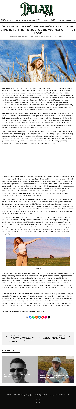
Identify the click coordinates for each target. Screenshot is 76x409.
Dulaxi (12, 36)
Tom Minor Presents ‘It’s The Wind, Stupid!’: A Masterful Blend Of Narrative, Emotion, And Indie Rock (22, 339)
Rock (49, 326)
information (13, 312)
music (17, 326)
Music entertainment (25, 326)
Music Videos (39, 20)
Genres (32, 20)
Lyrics (45, 20)
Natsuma (25, 312)
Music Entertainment (7, 20)
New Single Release (41, 326)
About (68, 20)
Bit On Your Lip (6, 326)
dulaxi (12, 326)
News (26, 20)
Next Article (61, 335)
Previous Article (16, 335)
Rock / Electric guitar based (44, 36)
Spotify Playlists (53, 20)
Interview (19, 20)
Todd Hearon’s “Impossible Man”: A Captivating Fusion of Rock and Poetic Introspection (53, 339)
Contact (61, 20)
